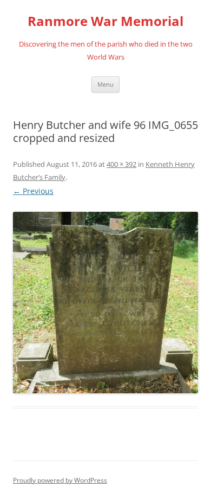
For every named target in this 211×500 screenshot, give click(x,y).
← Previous (33, 191)
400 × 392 (121, 164)
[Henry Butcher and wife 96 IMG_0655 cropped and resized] (105, 302)
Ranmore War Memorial (105, 21)
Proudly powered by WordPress (60, 480)
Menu (105, 84)
